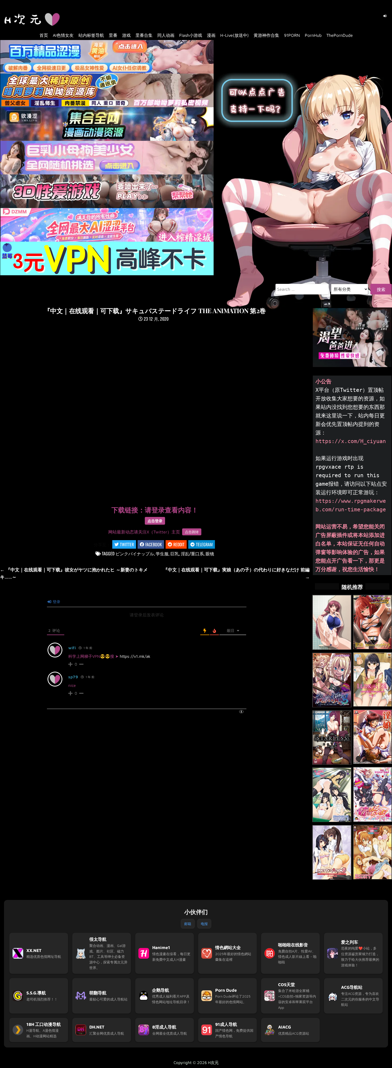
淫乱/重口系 (192, 553)
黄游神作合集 (266, 35)
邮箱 (187, 924)
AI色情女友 (63, 35)
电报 (204, 924)
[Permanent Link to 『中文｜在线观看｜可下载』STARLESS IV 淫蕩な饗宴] (332, 737)
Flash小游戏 (190, 35)
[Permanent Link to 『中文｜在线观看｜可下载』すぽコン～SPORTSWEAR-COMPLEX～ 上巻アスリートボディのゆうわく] (332, 622)
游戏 (126, 35)
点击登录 (154, 520)
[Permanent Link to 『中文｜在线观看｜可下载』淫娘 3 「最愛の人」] (372, 737)
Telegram (204, 544)
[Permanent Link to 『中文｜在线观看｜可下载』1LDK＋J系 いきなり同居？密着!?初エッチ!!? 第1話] (372, 679)
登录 (56, 601)
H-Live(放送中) (234, 35)
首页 (43, 35)
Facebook (153, 544)
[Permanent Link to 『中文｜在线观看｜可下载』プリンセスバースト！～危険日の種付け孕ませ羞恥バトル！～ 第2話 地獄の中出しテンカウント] (372, 622)
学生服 (162, 553)
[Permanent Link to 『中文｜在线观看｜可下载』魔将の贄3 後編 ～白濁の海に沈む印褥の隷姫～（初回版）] (332, 680)
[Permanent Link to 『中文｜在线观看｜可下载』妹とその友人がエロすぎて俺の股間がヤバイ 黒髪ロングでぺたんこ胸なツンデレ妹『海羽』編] (332, 795)
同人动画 (165, 35)
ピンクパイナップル (134, 553)
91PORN (292, 35)
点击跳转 (192, 532)
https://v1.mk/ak (135, 656)
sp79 (73, 677)
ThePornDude (339, 35)
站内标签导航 (91, 35)
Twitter (127, 544)
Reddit (179, 544)
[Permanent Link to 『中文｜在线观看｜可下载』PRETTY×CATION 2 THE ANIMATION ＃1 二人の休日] (332, 852)
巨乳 (174, 553)
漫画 (211, 35)
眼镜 (210, 553)
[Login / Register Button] (385, 16)
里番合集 (144, 35)
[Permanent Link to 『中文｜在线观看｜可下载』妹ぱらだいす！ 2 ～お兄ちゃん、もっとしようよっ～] (372, 794)
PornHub (313, 35)
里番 (113, 35)
